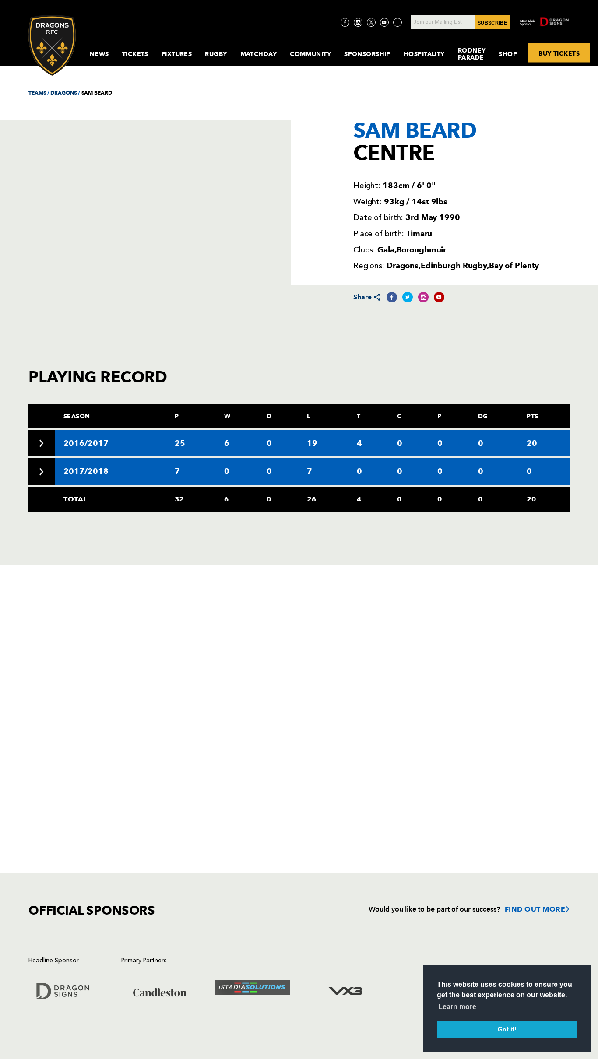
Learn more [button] (457, 1006)
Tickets (135, 53)
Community (310, 53)
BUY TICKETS (559, 52)
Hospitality (424, 53)
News (99, 53)
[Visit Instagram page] (358, 22)
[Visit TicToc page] (397, 22)
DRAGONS (63, 92)
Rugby (216, 53)
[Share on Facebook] (392, 297)
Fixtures (177, 53)
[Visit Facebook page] (345, 22)
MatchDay (258, 53)
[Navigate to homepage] (52, 45)
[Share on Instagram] (423, 297)
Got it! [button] (507, 1029)
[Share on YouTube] (439, 297)
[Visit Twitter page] (371, 22)
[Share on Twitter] (407, 297)
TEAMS (37, 92)
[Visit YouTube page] (384, 22)
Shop (508, 53)
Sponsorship (367, 53)
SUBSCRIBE (492, 22)
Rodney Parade (472, 54)
